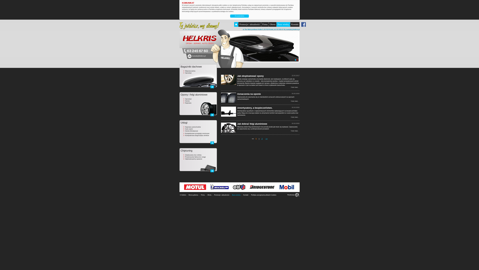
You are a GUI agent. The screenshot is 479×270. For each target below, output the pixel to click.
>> (267, 139)
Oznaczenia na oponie (249, 94)
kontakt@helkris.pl (293, 29)
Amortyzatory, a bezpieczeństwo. (254, 108)
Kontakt (295, 24)
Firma (265, 24)
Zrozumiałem (239, 16)
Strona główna (193, 195)
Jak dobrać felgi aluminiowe (252, 124)
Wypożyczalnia (190, 71)
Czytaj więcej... (295, 87)
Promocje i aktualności (249, 24)
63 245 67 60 (197, 51)
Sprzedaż (188, 73)
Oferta (272, 24)
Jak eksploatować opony (250, 76)
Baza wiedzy (283, 24)
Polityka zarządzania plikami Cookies (263, 195)
